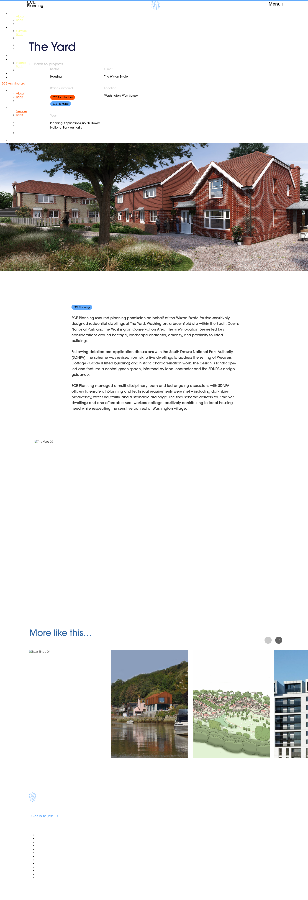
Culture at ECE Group (51, 874)
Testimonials (44, 849)
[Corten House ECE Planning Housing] (149, 714)
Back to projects (48, 64)
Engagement (45, 856)
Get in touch (42, 816)
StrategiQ (45, 884)
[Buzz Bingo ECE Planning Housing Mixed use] (68, 714)
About (40, 838)
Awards (41, 845)
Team (40, 842)
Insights (41, 867)
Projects (41, 863)
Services (41, 852)
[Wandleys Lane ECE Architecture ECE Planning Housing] (231, 714)
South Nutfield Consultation (54, 859)
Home (40, 835)
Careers (41, 870)
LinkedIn (122, 884)
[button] (278, 640)
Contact (42, 877)
